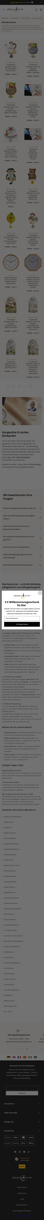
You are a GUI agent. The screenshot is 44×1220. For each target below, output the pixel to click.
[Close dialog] (39, 592)
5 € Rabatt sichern (22, 624)
